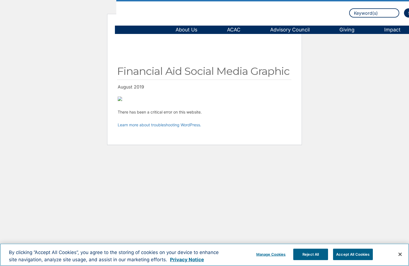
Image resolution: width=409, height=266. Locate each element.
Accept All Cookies (352, 254)
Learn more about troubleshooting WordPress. (159, 124)
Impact (392, 30)
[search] (374, 13)
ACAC (233, 30)
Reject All (310, 254)
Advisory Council (290, 30)
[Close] (400, 254)
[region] (204, 254)
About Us (186, 30)
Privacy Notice (187, 259)
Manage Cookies (271, 254)
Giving (346, 30)
